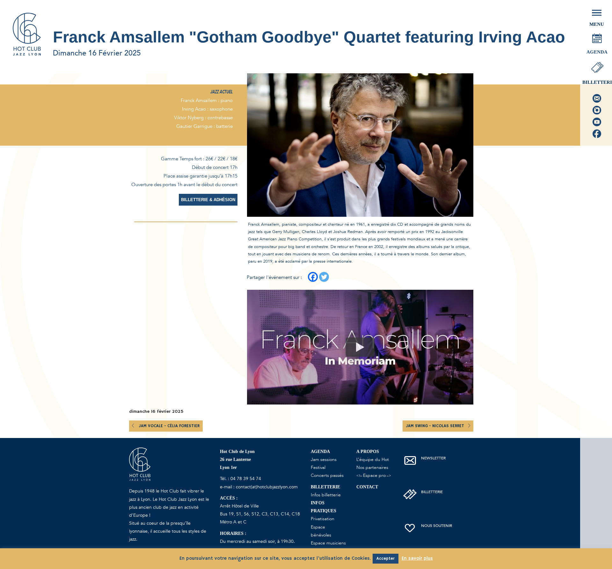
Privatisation (322, 519)
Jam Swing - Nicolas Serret (435, 426)
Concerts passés (327, 475)
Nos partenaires (372, 467)
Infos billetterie (326, 495)
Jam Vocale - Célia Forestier (169, 426)
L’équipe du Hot (372, 459)
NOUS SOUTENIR (436, 525)
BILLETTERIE (432, 491)
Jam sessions (324, 459)
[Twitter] (324, 277)
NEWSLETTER (433, 458)
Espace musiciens (328, 543)
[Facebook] (313, 277)
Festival (318, 467)
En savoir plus (417, 558)
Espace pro (374, 475)
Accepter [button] (385, 558)
